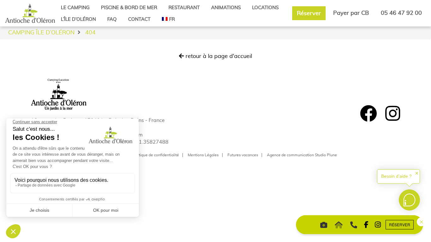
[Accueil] (30, 13)
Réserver (309, 13)
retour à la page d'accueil (218, 56)
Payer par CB (351, 12)
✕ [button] (417, 173)
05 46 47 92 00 (401, 12)
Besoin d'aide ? (396, 176)
